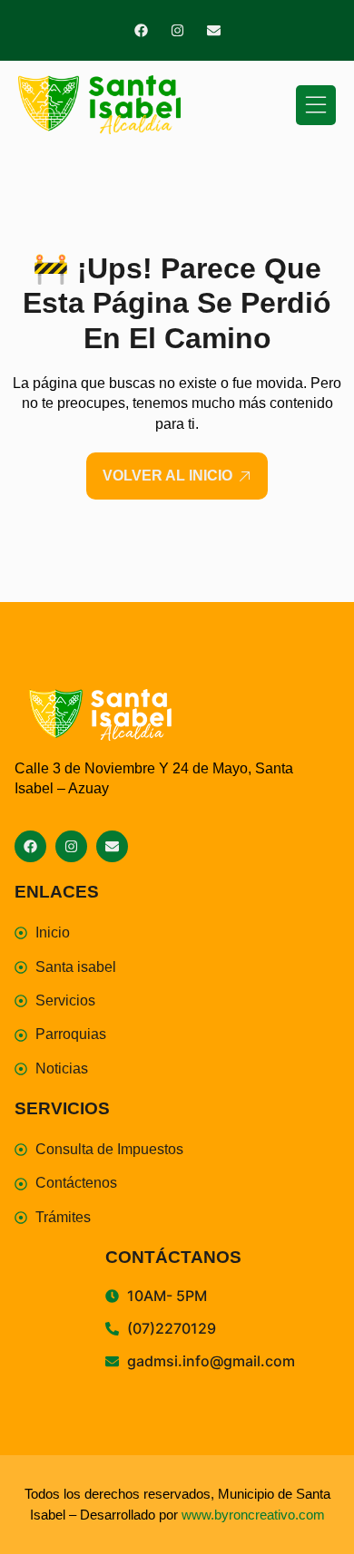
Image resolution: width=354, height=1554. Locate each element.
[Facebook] (141, 30)
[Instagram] (177, 30)
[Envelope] (214, 30)
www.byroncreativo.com (253, 1514)
